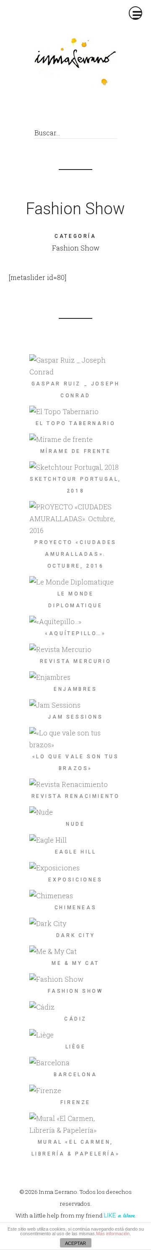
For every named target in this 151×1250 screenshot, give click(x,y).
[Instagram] (101, 110)
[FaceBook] (55, 110)
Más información (113, 1233)
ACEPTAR (75, 1243)
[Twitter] (70, 110)
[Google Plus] (86, 110)
